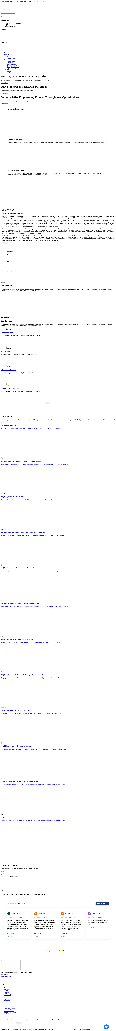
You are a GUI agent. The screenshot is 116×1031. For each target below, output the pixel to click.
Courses (6, 55)
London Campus (11, 68)
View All (47, 402)
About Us (6, 54)
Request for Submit (13, 876)
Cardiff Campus (11, 61)
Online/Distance (11, 64)
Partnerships (7, 999)
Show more (10, 933)
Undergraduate (11, 58)
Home (5, 52)
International (7, 71)
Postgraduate (10, 57)
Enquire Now (6, 9)
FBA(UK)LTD (16, 1029)
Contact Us (7, 72)
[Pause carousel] (58, 945)
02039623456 (4, 975)
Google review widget (53, 951)
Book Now (7, 997)
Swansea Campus (12, 65)
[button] (106, 1026)
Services (6, 992)
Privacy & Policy (73, 1029)
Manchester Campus (13, 62)
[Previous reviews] (3, 926)
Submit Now (19, 1022)
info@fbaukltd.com (6, 976)
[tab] (48, 943)
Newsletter (7, 1000)
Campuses (7, 60)
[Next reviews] (112, 926)
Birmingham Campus (13, 67)
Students (6, 69)
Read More (5, 243)
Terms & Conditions (84, 1029)
